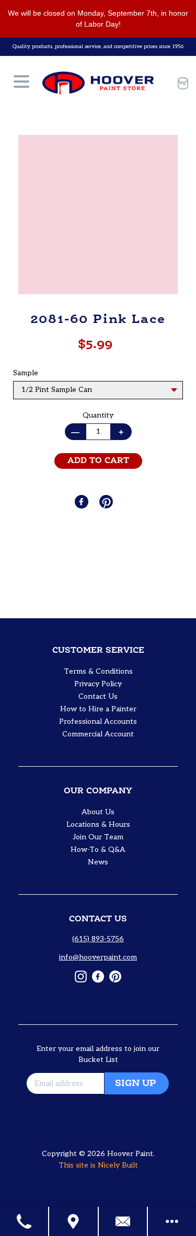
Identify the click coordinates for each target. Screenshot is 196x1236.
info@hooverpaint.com (98, 957)
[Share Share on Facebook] (82, 502)
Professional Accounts (98, 721)
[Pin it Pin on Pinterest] (107, 502)
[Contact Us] (123, 1221)
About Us (98, 811)
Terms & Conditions (98, 671)
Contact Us (98, 696)
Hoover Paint (130, 1153)
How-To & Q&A (98, 849)
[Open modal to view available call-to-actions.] (172, 1221)
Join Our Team (98, 837)
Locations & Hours (98, 824)
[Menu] (21, 83)
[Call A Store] (24, 1221)
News (98, 862)
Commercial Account (98, 734)
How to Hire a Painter (98, 708)
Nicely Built (118, 1165)
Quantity (98, 415)
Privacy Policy (98, 683)
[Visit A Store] (73, 1221)
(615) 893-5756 (98, 938)
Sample (25, 372)
